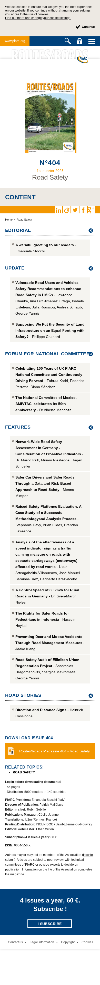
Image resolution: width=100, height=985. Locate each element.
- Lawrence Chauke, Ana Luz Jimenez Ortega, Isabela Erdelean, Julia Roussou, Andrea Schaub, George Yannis (49, 298)
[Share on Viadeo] (66, 209)
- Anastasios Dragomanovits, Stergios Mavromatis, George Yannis (47, 669)
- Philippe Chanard (50, 330)
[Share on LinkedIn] (58, 209)
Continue (88, 27)
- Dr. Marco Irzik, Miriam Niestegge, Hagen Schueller (49, 454)
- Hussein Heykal (45, 619)
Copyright (68, 942)
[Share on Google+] (91, 209)
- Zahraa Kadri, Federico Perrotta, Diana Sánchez (49, 377)
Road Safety (24, 219)
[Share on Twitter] (74, 209)
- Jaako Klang (50, 643)
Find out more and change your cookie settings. (38, 18)
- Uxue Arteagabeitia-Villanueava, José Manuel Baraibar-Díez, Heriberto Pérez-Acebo (47, 560)
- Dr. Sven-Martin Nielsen (47, 596)
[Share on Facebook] (83, 209)
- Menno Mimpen (45, 486)
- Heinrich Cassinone (49, 713)
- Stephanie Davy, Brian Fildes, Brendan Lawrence (48, 518)
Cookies (87, 942)
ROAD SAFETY (24, 772)
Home (9, 219)
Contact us (15, 942)
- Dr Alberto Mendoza (46, 404)
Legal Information (42, 942)
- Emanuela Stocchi (45, 248)
